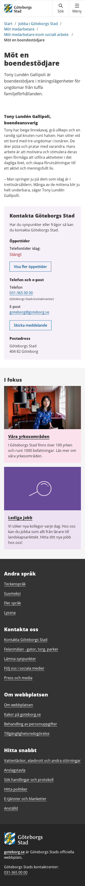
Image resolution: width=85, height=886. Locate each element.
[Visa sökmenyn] (61, 8)
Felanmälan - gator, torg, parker (31, 649)
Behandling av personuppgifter (30, 723)
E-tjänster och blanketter (25, 798)
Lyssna (10, 612)
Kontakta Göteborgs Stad (25, 639)
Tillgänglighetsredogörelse (26, 733)
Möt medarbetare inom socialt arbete (36, 34)
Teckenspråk (15, 583)
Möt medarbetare (19, 29)
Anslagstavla (14, 770)
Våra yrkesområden (28, 436)
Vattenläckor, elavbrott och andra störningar (42, 760)
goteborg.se (14, 851)
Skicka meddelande (30, 325)
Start (8, 23)
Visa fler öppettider (30, 266)
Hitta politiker (15, 789)
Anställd (11, 808)
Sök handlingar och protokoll (28, 779)
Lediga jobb (20, 517)
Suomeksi (12, 593)
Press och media (18, 677)
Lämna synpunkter (20, 658)
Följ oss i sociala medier (24, 668)
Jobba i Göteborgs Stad (38, 23)
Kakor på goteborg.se (22, 714)
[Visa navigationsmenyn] (77, 8)
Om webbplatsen (18, 704)
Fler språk (12, 603)
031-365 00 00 (21, 292)
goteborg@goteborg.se (29, 312)
